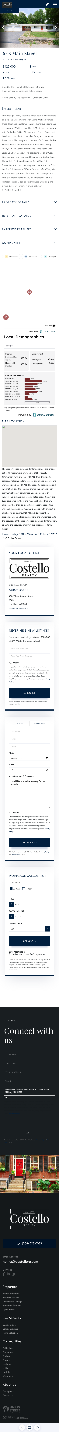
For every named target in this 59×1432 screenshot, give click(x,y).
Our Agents (23, 608)
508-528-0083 (20, 590)
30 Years (16, 888)
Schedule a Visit (39, 723)
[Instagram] (13, 1274)
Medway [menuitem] (7, 1364)
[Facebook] (4, 1274)
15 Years (29, 888)
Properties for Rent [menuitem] (12, 1305)
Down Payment (16, 911)
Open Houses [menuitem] (9, 1309)
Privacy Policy (45, 852)
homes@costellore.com (20, 1261)
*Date (11, 753)
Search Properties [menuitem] (11, 1293)
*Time (11, 764)
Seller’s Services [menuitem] (10, 1328)
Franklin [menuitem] (6, 1360)
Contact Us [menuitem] (8, 1395)
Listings (14, 534)
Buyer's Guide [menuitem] (9, 1324)
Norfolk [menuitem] (6, 1372)
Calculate (29, 940)
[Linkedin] (8, 1274)
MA (22, 534)
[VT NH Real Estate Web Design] (29, 1409)
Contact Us (13, 608)
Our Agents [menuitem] (8, 1391)
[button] (4, 28)
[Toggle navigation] (55, 4)
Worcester (32, 534)
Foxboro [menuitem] (6, 1356)
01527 (54, 534)
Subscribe (29, 692)
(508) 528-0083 (32, 1243)
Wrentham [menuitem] (8, 1376)
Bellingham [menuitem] (8, 1348)
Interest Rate (15, 923)
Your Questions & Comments (21, 776)
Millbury (44, 534)
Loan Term (14, 882)
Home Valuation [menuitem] (10, 1332)
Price (11, 899)
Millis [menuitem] (5, 1368)
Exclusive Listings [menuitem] (11, 1297)
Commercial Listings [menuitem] (12, 1301)
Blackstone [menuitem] (8, 1352)
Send (29, 1133)
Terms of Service (16, 854)
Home (5, 534)
